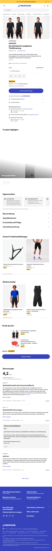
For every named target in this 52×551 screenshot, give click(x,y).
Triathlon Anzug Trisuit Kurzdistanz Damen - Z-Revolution (36, 310)
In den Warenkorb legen (26, 90)
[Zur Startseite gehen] (24, 6)
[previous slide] (4, 182)
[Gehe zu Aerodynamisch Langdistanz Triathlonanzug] (15, 334)
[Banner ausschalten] (46, 2)
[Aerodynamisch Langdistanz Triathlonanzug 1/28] (14, 27)
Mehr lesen (7, 443)
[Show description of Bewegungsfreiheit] (32, 175)
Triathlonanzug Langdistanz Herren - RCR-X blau (13, 310)
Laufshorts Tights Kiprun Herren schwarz (35, 265)
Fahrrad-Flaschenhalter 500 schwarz (13, 264)
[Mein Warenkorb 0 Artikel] (47, 5)
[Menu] (4, 5)
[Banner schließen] (48, 2)
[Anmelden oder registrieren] (44, 5)
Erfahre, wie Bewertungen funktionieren (11, 379)
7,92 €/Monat (15, 83)
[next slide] (8, 182)
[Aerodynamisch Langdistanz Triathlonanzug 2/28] (38, 27)
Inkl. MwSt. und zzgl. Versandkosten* (16, 85)
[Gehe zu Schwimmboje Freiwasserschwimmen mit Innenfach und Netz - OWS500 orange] (15, 343)
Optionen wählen (26, 356)
